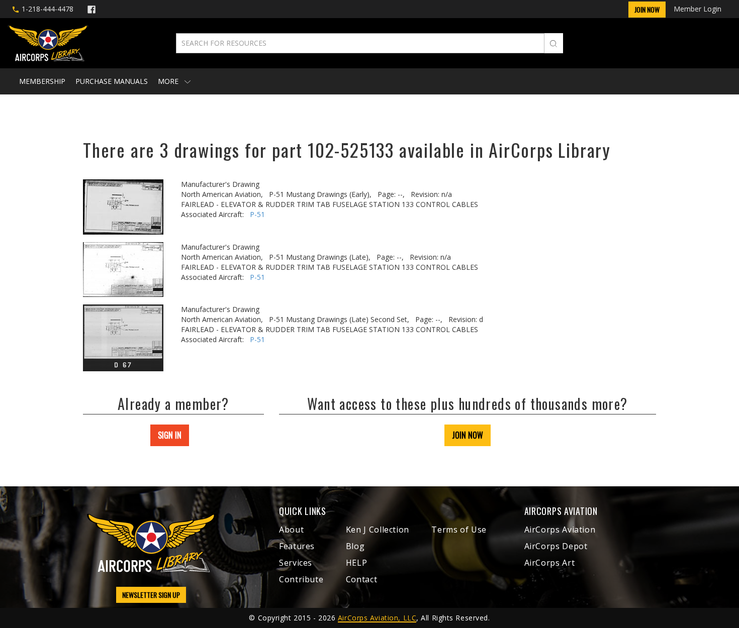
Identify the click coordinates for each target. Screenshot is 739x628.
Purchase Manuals (111, 81)
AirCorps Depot (556, 546)
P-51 (257, 214)
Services (295, 562)
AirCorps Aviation (560, 529)
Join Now (647, 9)
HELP (356, 562)
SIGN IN (169, 435)
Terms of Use (459, 529)
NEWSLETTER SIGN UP (151, 594)
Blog (355, 546)
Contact (361, 579)
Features (297, 546)
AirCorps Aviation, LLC (377, 617)
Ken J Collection (377, 529)
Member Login (697, 9)
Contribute (301, 579)
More (169, 81)
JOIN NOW (467, 435)
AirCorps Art (549, 562)
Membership (42, 81)
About (291, 529)
